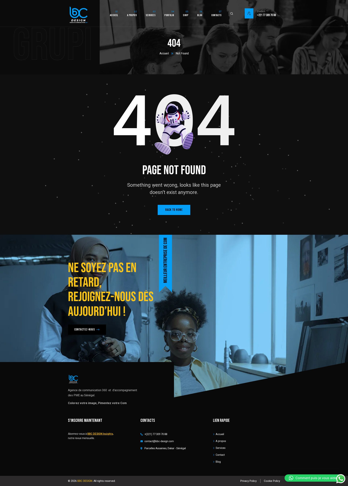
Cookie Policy (272, 481)
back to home (174, 210)
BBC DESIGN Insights (100, 433)
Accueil (164, 53)
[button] (314, 478)
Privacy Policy (248, 481)
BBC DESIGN (84, 481)
